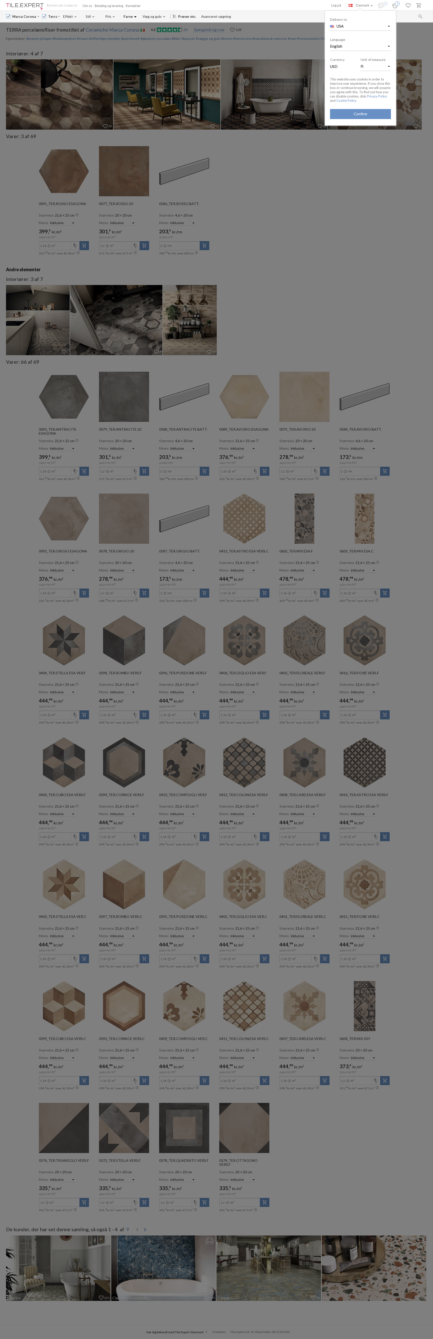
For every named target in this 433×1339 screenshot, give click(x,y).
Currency (337, 59)
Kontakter (133, 6)
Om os (87, 6)
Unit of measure (373, 59)
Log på (336, 5)
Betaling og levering (109, 6)
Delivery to (338, 19)
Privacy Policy (377, 96)
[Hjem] (25, 6)
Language (337, 39)
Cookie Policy (346, 101)
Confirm (360, 114)
